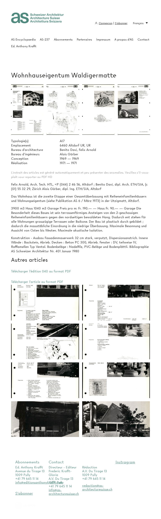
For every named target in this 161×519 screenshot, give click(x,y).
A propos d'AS (123, 39)
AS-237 (45, 39)
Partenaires (84, 39)
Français (138, 23)
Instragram (125, 462)
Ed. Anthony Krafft (23, 46)
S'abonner (121, 23)
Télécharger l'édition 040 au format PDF (41, 271)
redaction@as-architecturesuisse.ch (97, 487)
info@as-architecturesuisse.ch (64, 492)
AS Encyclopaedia (23, 39)
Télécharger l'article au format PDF (37, 282)
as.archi (30, 505)
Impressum (103, 39)
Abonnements (63, 39)
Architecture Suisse (37, 20)
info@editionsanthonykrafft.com (38, 482)
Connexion (105, 23)
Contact (143, 39)
